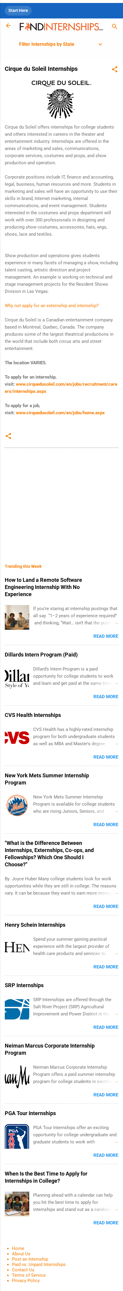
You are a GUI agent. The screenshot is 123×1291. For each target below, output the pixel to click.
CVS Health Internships (33, 715)
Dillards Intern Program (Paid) (41, 654)
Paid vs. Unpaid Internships (39, 1264)
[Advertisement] (61, 501)
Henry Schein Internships (35, 925)
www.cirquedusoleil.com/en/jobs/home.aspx (60, 412)
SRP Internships (24, 985)
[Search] (114, 27)
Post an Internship (30, 1259)
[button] (114, 70)
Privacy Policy (26, 1280)
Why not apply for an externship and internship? (52, 305)
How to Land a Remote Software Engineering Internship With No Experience (43, 587)
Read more (105, 636)
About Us (21, 1253)
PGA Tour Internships (30, 1113)
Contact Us (23, 1270)
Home (18, 1248)
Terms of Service (29, 1275)
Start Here (18, 10)
